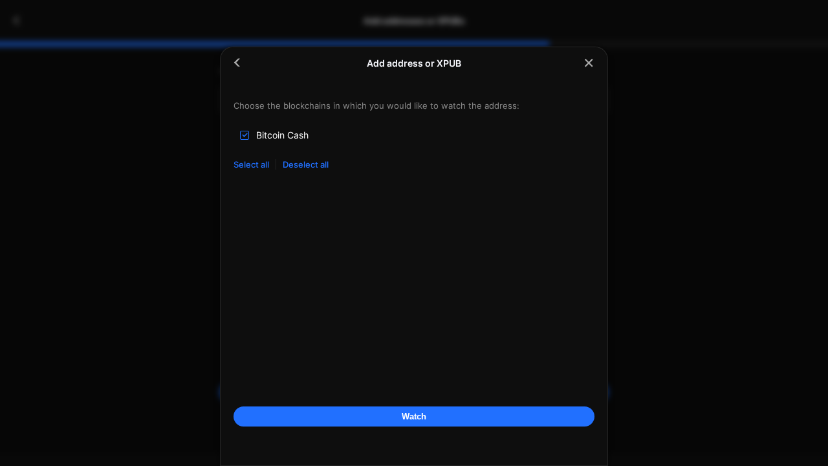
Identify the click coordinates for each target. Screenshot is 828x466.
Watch (414, 416)
